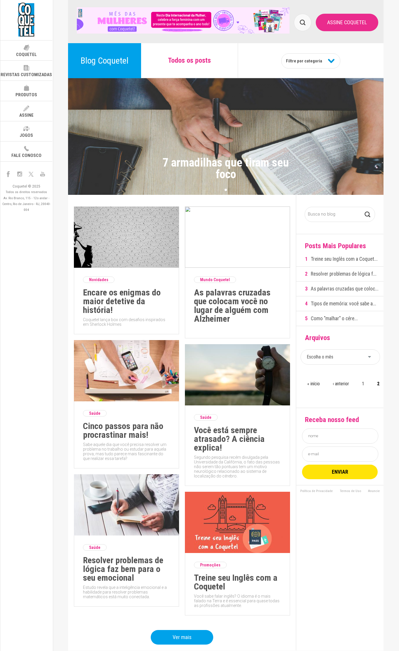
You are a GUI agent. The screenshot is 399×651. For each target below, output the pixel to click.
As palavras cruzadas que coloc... (345, 289)
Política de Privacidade (316, 491)
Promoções (210, 565)
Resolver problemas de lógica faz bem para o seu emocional (123, 569)
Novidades (98, 279)
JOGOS (26, 135)
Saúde (94, 413)
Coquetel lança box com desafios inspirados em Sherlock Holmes (124, 322)
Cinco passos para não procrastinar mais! (123, 430)
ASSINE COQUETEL (347, 22)
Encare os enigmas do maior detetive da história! (122, 301)
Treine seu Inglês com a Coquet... (344, 259)
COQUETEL (26, 54)
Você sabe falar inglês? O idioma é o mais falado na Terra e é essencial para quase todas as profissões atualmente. (237, 601)
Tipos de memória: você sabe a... (343, 304)
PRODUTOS (26, 94)
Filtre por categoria (304, 61)
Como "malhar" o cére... (334, 318)
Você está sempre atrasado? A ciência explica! (229, 439)
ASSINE (26, 115)
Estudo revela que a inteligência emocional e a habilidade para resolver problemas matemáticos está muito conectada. (125, 592)
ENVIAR (340, 472)
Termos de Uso (350, 491)
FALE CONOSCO (26, 155)
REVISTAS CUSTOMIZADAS (26, 74)
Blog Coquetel (105, 60)
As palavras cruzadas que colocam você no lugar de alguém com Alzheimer (232, 305)
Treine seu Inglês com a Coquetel (235, 582)
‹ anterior (341, 383)
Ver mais (182, 637)
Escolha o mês (320, 357)
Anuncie (374, 491)
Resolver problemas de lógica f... (344, 274)
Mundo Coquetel (215, 279)
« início (313, 383)
